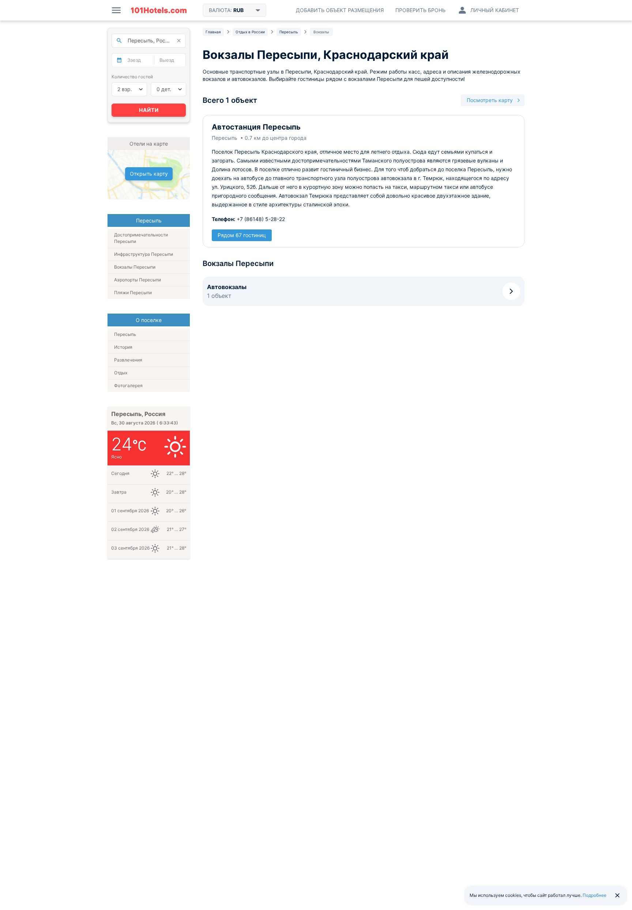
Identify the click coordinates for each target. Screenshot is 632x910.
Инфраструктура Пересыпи (143, 254)
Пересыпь (125, 334)
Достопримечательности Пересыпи (141, 238)
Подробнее (594, 895)
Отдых (120, 372)
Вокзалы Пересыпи (134, 267)
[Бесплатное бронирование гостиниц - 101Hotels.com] (158, 10)
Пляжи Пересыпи (133, 292)
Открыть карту (149, 174)
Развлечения (128, 360)
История (123, 347)
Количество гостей (132, 76)
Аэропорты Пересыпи (137, 279)
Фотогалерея (128, 385)
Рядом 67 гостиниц (242, 235)
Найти (149, 110)
